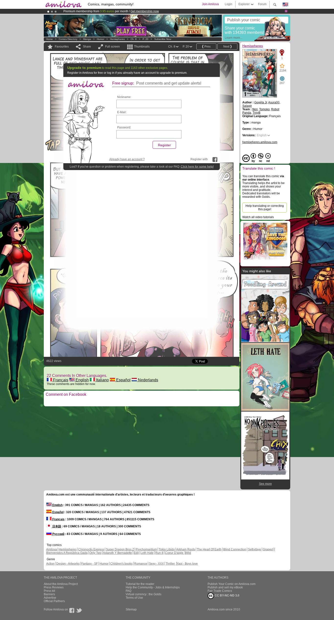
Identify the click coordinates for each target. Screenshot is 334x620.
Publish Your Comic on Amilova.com (232, 584)
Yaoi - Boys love (187, 563)
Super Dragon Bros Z (120, 549)
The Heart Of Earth (209, 549)
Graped (268, 549)
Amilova (51, 549)
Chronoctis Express (91, 549)
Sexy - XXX (156, 563)
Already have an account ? (127, 159)
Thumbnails (142, 46)
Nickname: (124, 97)
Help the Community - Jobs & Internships (153, 587)
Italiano (102, 380)
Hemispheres (117, 39)
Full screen (112, 46)
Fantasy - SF (89, 563)
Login (228, 4)
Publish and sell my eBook (225, 587)
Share (87, 46)
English (82, 380)
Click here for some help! (197, 166)
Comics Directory (68, 39)
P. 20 (145, 39)
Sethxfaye (254, 549)
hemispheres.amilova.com (259, 142)
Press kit (49, 591)
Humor (100, 39)
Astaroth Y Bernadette (117, 553)
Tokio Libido (167, 549)
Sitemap (131, 609)
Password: (124, 127)
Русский (58, 534)
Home (49, 39)
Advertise (50, 597)
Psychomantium (146, 549)
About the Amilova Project (61, 584)
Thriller (171, 563)
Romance (140, 563)
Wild (188, 553)
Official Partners (54, 601)
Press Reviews (54, 587)
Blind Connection (234, 549)
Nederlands (147, 380)
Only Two (95, 553)
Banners (49, 594)
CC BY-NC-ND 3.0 (226, 595)
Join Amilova (210, 4)
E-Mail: (121, 112)
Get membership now (145, 11)
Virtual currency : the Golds (143, 594)
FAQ (128, 591)
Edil (136, 553)
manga (87, 39)
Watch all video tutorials (258, 217)
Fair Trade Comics (220, 591)
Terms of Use (134, 597)
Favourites (62, 46)
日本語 (56, 526)
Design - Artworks (67, 563)
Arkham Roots (185, 549)
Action (50, 563)
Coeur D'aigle (174, 553)
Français (60, 380)
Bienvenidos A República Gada (67, 553)
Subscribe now (162, 39)
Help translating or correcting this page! (264, 207)
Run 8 (159, 553)
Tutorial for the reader (140, 584)
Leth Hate (147, 553)
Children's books (121, 563)
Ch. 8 (134, 39)
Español (123, 380)
